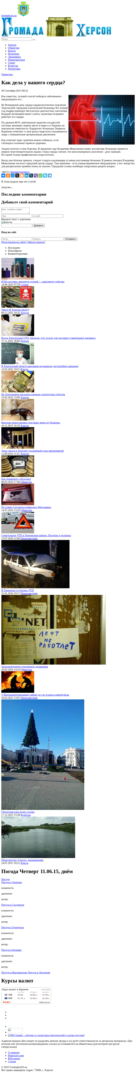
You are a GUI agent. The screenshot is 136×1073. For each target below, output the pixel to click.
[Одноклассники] (8, 176)
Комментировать (20, 172)
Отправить (70, 239)
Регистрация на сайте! (14, 242)
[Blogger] (22, 176)
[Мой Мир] (13, 176)
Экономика (14, 56)
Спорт (11, 62)
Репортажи (14, 68)
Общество (13, 47)
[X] (17, 176)
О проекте (14, 1052)
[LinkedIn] (27, 176)
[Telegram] (50, 176)
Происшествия (16, 59)
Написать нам (16, 1055)
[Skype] (45, 176)
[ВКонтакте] (3, 176)
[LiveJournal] (31, 176)
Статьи (25, 284)
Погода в (11, 882)
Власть (12, 50)
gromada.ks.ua (9, 15)
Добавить (38, 225)
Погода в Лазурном (39, 972)
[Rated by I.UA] (15, 1032)
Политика (13, 53)
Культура (13, 65)
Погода (5, 879)
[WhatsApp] (40, 176)
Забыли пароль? (36, 242)
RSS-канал (14, 1058)
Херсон (12, 44)
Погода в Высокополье (14, 972)
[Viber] (36, 176)
